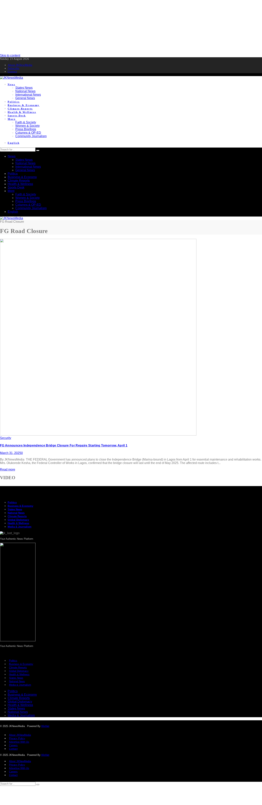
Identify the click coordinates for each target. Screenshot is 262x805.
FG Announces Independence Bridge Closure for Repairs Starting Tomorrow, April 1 (63, 445)
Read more (7, 469)
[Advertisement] (115, 27)
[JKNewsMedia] (11, 77)
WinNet (45, 726)
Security (5, 438)
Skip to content (10, 55)
